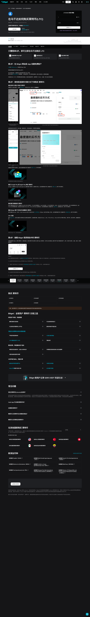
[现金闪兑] (68, 212)
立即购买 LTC (68, 27)
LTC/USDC (61, 298)
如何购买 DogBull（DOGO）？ (16, 458)
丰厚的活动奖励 (50, 363)
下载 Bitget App (14, 67)
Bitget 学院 (11, 368)
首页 (9, 8)
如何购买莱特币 (19, 8)
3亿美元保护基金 (50, 335)
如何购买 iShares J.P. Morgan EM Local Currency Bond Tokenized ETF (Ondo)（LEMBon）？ (68, 471)
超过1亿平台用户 (25, 258)
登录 (63, 1)
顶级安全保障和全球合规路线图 (16, 331)
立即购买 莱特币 (15, 484)
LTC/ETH (11, 298)
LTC (9, 38)
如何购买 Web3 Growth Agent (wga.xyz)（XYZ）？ (43, 459)
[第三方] (33, 167)
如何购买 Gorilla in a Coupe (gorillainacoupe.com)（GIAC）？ (41, 465)
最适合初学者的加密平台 (14, 363)
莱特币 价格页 (33, 264)
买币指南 (13, 8)
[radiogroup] (24, 29)
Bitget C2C (12, 217)
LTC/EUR (36, 302)
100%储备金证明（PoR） (15, 340)
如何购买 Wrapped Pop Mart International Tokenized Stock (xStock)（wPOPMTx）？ (43, 471)
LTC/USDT (36, 298)
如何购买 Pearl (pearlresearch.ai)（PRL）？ (19, 470)
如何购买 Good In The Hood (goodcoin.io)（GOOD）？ (68, 459)
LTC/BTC (11, 302)
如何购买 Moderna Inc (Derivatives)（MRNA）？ (20, 464)
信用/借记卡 (22, 87)
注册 (68, 1)
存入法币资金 (36, 212)
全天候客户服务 (50, 368)
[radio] (22, 29)
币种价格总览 (26, 264)
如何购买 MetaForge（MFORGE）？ (67, 464)
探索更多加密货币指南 (77, 453)
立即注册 (14, 29)
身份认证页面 (15, 74)
